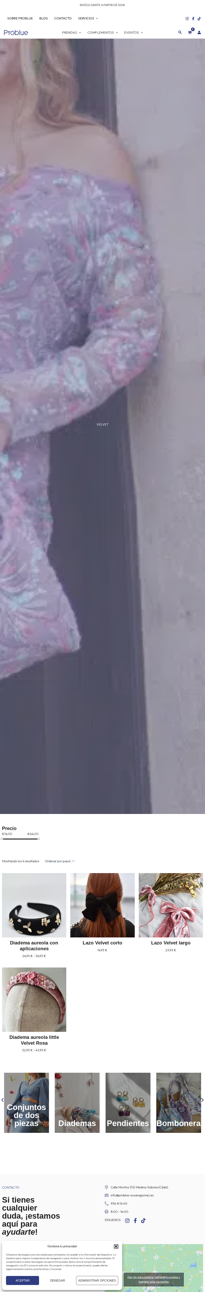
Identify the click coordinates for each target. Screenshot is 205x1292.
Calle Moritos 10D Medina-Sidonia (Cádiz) (139, 1187)
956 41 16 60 (119, 1203)
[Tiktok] (199, 18)
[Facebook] (193, 18)
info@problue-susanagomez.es (132, 1195)
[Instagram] (187, 18)
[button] (116, 1246)
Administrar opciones (97, 1280)
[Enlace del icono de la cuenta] (199, 32)
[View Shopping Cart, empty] (189, 32)
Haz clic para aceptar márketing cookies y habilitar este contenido (154, 1279)
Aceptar (23, 1280)
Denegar (57, 1280)
